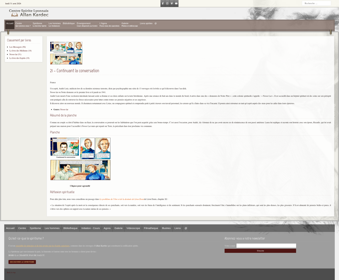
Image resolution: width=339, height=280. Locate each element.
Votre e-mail (230, 245)
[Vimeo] (172, 3)
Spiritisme (35, 228)
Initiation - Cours (90, 228)
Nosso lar (64, 109)
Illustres (166, 228)
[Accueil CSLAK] (26, 13)
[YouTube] (176, 3)
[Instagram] (167, 3)
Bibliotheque (70, 228)
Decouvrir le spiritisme (22, 262)
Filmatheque (151, 228)
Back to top (11, 272)
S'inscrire (260, 251)
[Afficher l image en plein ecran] (80, 179)
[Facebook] (162, 3)
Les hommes (52, 228)
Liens (178, 228)
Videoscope (133, 228)
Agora (107, 228)
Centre (22, 228)
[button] (66, 63)
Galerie (118, 228)
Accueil (10, 228)
